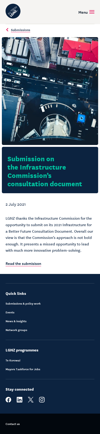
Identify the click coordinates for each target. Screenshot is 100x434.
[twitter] (30, 401)
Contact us (13, 423)
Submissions (20, 29)
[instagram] (42, 401)
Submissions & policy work (23, 303)
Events (10, 312)
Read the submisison (23, 263)
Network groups (16, 330)
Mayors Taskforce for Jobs (23, 369)
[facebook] (8, 401)
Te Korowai (13, 360)
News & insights (16, 321)
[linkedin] (19, 401)
